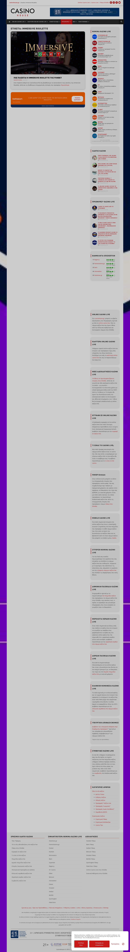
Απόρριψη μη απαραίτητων (99, 944)
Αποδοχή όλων (81, 944)
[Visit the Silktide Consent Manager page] (123, 944)
